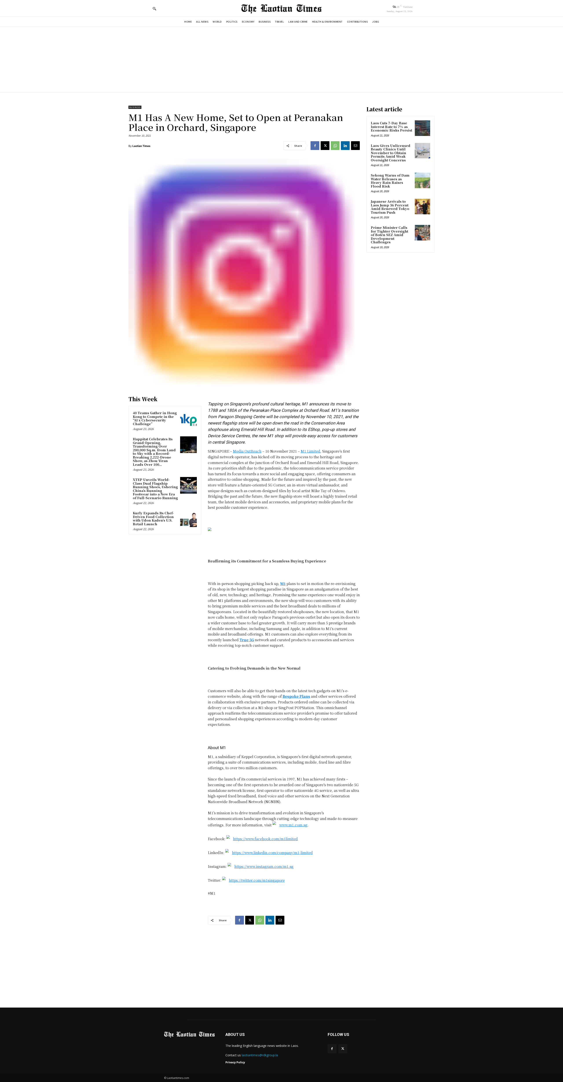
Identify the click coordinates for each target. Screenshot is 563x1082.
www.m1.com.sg (293, 824)
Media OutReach (247, 451)
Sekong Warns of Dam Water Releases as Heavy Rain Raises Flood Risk (390, 180)
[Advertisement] (281, 59)
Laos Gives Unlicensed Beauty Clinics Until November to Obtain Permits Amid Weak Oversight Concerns (390, 152)
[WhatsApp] (335, 145)
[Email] (355, 145)
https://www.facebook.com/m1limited (265, 838)
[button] (154, 9)
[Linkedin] (345, 145)
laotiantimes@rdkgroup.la (260, 1055)
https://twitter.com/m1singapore (257, 880)
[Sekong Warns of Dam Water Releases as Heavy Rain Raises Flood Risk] (422, 180)
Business (135, 107)
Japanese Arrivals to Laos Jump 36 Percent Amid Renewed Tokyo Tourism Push (390, 207)
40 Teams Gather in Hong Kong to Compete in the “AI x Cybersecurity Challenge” (155, 418)
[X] (325, 145)
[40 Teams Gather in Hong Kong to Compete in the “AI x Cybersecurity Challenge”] (188, 418)
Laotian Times (141, 146)
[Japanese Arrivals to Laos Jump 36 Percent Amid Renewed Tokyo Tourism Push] (422, 206)
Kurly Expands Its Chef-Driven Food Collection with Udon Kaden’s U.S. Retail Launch (153, 518)
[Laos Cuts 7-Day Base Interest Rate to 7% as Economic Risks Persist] (422, 128)
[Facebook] (315, 145)
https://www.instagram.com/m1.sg (264, 866)
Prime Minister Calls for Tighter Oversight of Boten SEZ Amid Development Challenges (389, 234)
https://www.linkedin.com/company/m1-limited (272, 852)
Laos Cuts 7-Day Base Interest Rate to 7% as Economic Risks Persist (391, 126)
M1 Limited (310, 451)
